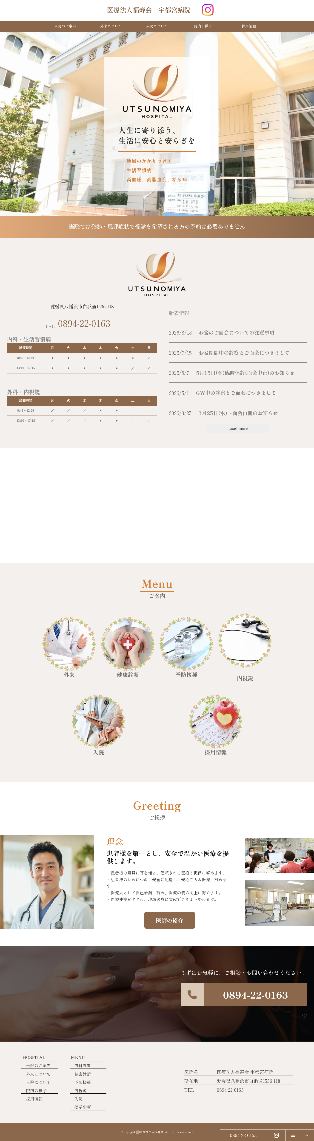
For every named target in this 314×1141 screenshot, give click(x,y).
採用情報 (34, 1099)
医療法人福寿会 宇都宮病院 (149, 9)
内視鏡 (80, 1090)
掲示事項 (82, 1107)
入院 (78, 1099)
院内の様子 (36, 1090)
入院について (38, 1082)
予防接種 (82, 1082)
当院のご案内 (38, 1065)
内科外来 (82, 1065)
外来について (38, 1074)
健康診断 (82, 1074)
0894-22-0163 (84, 323)
